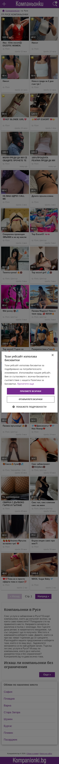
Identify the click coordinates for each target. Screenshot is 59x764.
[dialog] (29, 382)
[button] (29, 407)
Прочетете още (25, 383)
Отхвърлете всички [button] (31, 399)
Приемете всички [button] (30, 391)
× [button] (52, 355)
